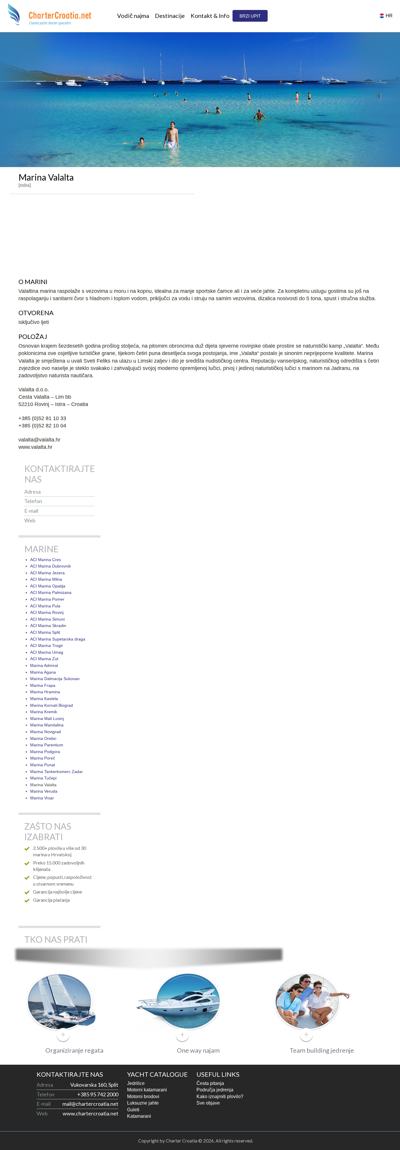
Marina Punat (42, 764)
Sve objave (208, 1102)
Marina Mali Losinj (47, 718)
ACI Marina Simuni (47, 619)
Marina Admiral (44, 665)
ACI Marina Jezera (47, 572)
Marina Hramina (45, 691)
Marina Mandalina (47, 725)
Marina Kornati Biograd (51, 705)
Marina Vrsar (42, 798)
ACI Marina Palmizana (50, 592)
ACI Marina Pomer (47, 599)
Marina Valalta (43, 784)
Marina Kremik (43, 711)
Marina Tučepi (43, 778)
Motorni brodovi (143, 1096)
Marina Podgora (45, 751)
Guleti (133, 1109)
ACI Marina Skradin (48, 625)
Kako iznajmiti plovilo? (219, 1096)
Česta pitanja (210, 1083)
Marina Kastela (44, 698)
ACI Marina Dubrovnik (50, 566)
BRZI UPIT (250, 15)
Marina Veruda (43, 791)
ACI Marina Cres (45, 559)
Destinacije (170, 15)
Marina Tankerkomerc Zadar (56, 771)
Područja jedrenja (214, 1089)
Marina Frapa (42, 685)
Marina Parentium (46, 745)
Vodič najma (133, 15)
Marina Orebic (43, 738)
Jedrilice (136, 1083)
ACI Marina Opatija (47, 586)
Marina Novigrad (45, 731)
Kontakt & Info (210, 15)
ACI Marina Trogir (46, 645)
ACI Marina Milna (46, 579)
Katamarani (139, 1116)
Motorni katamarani (147, 1089)
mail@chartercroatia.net (67, 511)
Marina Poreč (42, 758)
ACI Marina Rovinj (47, 612)
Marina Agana (43, 672)
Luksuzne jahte (143, 1102)
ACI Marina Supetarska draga (57, 639)
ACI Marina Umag (46, 652)
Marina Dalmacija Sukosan (55, 678)
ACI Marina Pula (45, 606)
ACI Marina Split (45, 632)
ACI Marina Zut (44, 658)
